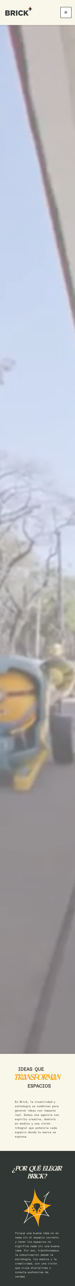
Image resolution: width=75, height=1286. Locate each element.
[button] (66, 12)
